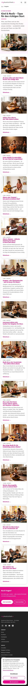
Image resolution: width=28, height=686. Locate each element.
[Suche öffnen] (21, 2)
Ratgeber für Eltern (5, 650)
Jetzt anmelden (7, 602)
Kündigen (3, 657)
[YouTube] (9, 625)
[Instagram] (2, 625)
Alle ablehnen (14, 677)
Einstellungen (14, 673)
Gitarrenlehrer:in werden (7, 655)
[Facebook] (6, 625)
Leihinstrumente (5, 641)
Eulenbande (4, 637)
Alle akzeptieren (14, 682)
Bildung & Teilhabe (5, 652)
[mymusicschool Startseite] (8, 2)
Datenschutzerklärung (8, 670)
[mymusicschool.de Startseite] (7, 616)
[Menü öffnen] (25, 2)
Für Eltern (3, 634)
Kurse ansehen (20, 602)
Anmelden (3, 647)
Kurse (2, 632)
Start (2, 6)
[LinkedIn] (12, 625)
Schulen (3, 639)
